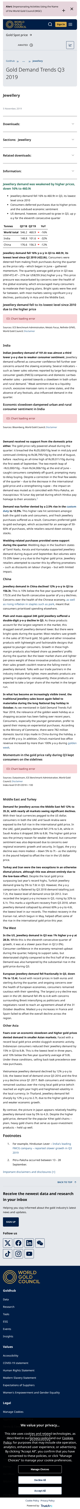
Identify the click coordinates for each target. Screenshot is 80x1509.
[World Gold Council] (16, 24)
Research (9, 1306)
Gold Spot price (17, 35)
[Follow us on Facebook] (18, 1243)
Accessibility (10, 1355)
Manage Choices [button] (40, 1469)
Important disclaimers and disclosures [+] (29, 1172)
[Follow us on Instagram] (18, 1253)
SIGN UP (11, 1221)
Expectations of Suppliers (19, 1385)
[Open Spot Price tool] (70, 45)
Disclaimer (29, 331)
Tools (6, 1314)
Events (7, 1329)
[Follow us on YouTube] (29, 1253)
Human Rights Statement (18, 1370)
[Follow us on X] (7, 1243)
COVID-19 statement (15, 1363)
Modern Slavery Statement (19, 1377)
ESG (5, 1321)
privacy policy (40, 1438)
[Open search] (50, 24)
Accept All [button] (40, 1490)
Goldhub (10, 60)
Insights (8, 1336)
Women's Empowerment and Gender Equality (31, 1392)
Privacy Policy (48, 1500)
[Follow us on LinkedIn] (29, 1243)
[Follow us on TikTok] (7, 1253)
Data (6, 1299)
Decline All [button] (40, 1480)
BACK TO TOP (64, 1182)
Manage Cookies (13, 1411)
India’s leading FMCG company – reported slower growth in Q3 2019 (42, 1148)
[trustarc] (46, 1505)
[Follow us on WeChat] (40, 1243)
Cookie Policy (32, 1500)
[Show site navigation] (70, 24)
